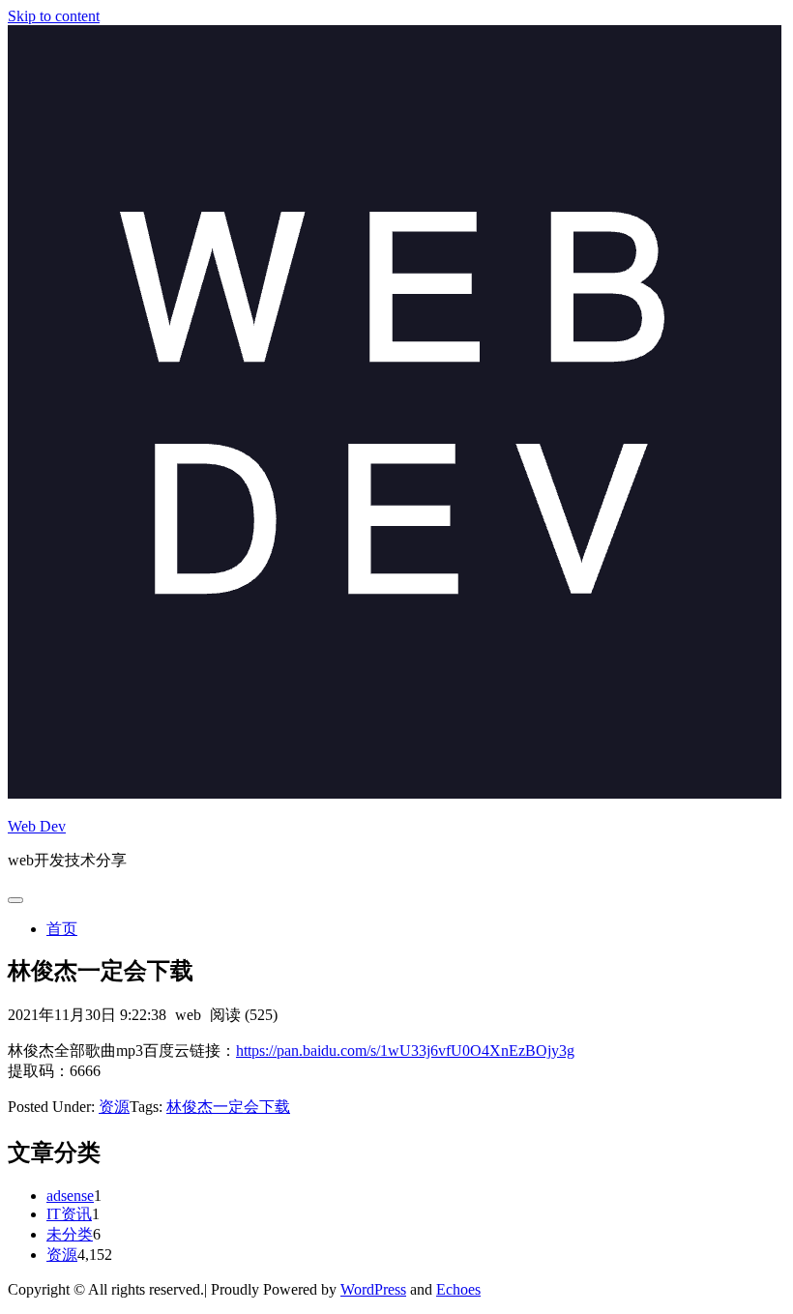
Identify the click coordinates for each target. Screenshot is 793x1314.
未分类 (69, 1234)
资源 (114, 1106)
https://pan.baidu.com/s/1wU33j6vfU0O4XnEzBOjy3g (405, 1050)
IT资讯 (69, 1214)
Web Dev (37, 826)
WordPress (373, 1289)
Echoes (458, 1289)
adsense (70, 1195)
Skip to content (54, 16)
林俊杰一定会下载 (228, 1106)
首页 (61, 928)
